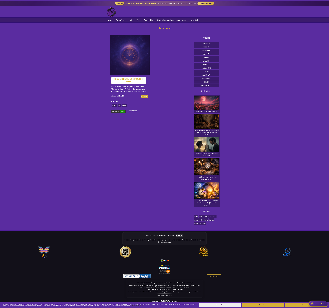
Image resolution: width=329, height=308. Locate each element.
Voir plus (144, 96)
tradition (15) (206, 64)
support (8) (206, 47)
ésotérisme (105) (206, 68)
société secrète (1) (206, 85)
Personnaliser (220, 305)
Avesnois (211, 220)
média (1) (206, 71)
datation (124, 105)
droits (200, 220)
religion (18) (206, 82)
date (119, 105)
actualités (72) (206, 75)
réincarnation (208, 216)
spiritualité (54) (206, 78)
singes (214, 216)
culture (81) (206, 61)
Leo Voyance (174, 301)
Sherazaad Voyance (165, 301)
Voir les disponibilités (205, 3)
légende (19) (206, 54)
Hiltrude (206, 220)
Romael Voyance (155, 301)
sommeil (196, 220)
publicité (201, 216)
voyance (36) (206, 43)
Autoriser (122, 111)
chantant (196, 223)
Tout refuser (262, 305)
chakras (196, 216)
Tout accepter (306, 305)
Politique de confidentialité (136, 305)
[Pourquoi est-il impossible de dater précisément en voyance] (130, 55)
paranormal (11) (206, 50)
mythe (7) (206, 57)
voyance (114, 105)
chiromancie (203, 223)
